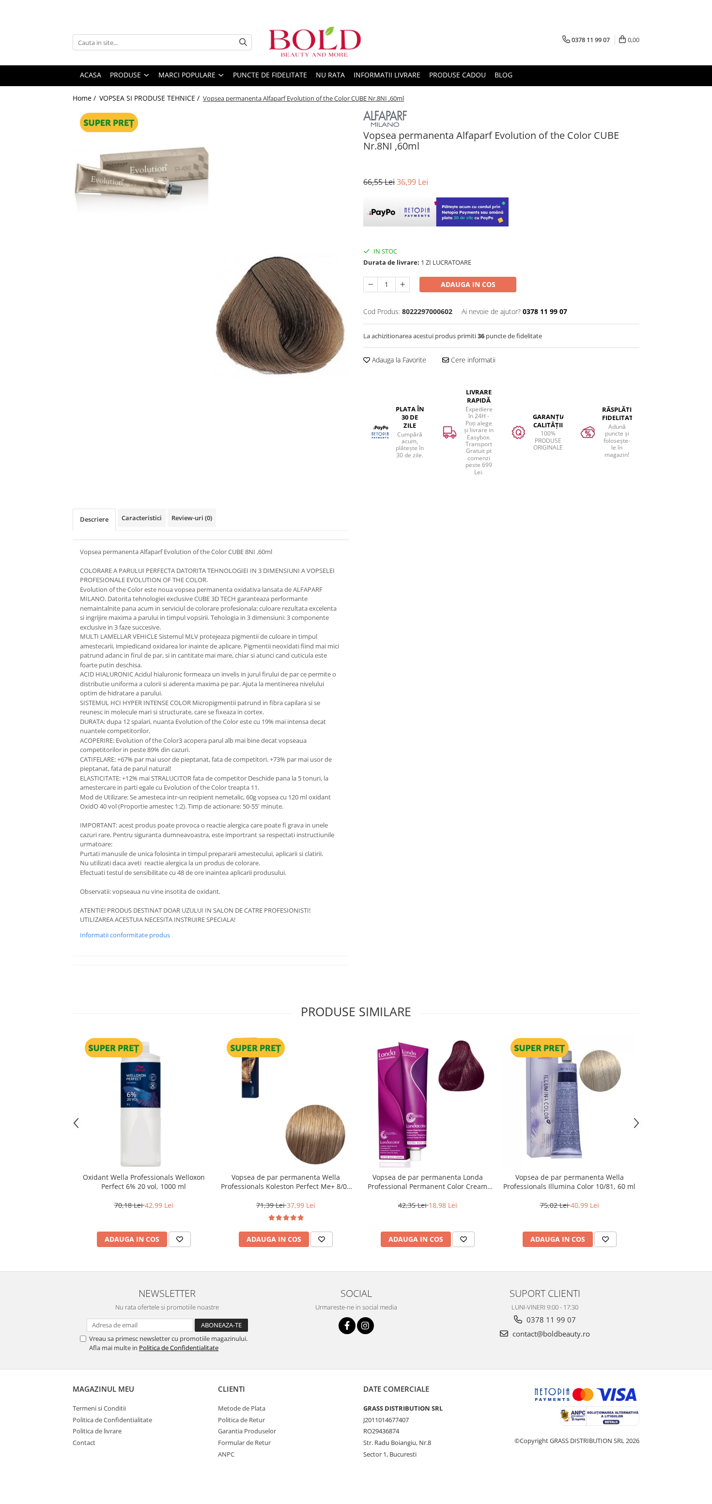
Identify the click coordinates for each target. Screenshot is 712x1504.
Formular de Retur (244, 1442)
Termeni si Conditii (99, 1408)
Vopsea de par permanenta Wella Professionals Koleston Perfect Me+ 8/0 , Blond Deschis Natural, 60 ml (286, 1182)
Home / (85, 98)
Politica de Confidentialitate (178, 1347)
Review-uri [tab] (191, 517)
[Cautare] (243, 42)
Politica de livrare (97, 1431)
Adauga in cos (468, 284)
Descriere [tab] (94, 519)
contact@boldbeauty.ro (550, 1334)
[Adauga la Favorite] (180, 1239)
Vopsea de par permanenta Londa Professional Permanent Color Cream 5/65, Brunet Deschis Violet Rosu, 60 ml (427, 1182)
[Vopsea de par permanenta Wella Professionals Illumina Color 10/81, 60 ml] (569, 1102)
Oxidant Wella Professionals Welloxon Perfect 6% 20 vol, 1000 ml (144, 1182)
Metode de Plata (241, 1408)
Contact (84, 1442)
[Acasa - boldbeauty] (314, 42)
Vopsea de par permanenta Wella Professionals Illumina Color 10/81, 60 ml (569, 1182)
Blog (503, 74)
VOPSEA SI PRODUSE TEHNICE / (150, 98)
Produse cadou (457, 74)
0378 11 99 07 (550, 1319)
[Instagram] (365, 1325)
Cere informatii (472, 359)
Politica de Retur (241, 1419)
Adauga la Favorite (398, 359)
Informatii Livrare (387, 74)
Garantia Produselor (247, 1431)
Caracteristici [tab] (142, 517)
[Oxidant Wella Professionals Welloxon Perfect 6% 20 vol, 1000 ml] (143, 1102)
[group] (211, 248)
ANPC (226, 1454)
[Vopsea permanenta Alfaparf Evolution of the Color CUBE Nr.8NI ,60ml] (211, 248)
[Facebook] (347, 1325)
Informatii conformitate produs (125, 935)
